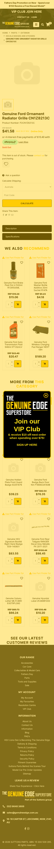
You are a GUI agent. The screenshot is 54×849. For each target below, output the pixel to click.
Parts (27, 678)
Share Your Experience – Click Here (27, 786)
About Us (27, 721)
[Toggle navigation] (36, 24)
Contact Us (27, 725)
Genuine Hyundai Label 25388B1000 (40, 599)
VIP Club (27, 709)
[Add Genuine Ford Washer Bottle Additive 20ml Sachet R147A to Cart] (44, 304)
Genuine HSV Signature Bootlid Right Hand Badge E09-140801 (13, 543)
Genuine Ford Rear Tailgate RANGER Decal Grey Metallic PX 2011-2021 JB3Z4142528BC (40, 544)
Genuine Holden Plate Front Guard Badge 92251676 (13, 482)
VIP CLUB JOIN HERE (27, 11)
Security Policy (27, 758)
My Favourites (27, 701)
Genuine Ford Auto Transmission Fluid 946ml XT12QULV (13, 344)
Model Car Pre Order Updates (27, 770)
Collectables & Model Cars (27, 670)
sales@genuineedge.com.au (22, 812)
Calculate (27, 203)
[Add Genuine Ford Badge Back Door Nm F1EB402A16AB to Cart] (44, 501)
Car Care (27, 666)
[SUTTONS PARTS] (15, 24)
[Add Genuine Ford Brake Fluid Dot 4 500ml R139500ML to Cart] (17, 304)
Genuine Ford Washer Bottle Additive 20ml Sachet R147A (40, 286)
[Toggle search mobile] (41, 25)
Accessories (27, 663)
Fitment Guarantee (27, 762)
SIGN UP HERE (27, 444)
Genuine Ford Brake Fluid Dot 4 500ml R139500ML (13, 285)
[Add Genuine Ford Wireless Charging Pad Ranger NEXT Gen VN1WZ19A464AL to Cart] (44, 363)
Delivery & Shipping (27, 743)
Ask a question (13, 175)
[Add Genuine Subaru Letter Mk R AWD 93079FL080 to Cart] (17, 620)
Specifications (12, 236)
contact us (23, 17)
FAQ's (27, 736)
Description (11, 228)
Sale (27, 685)
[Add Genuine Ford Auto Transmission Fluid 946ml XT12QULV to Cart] (17, 363)
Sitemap (27, 773)
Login (34, 17)
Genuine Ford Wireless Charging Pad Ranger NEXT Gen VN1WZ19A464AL (40, 347)
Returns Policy (27, 755)
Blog (27, 732)
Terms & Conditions (27, 747)
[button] (6, 164)
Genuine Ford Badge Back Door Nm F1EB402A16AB (40, 482)
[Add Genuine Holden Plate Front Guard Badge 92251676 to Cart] (17, 501)
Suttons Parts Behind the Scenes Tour (27, 766)
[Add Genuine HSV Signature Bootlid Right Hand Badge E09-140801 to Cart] (17, 560)
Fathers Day (27, 674)
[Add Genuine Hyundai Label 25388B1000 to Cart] (44, 620)
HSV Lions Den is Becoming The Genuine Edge (27, 740)
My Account (27, 697)
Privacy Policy (27, 751)
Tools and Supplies (27, 681)
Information (27, 729)
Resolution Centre (27, 705)
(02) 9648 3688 (15, 806)
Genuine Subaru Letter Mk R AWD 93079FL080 (13, 601)
